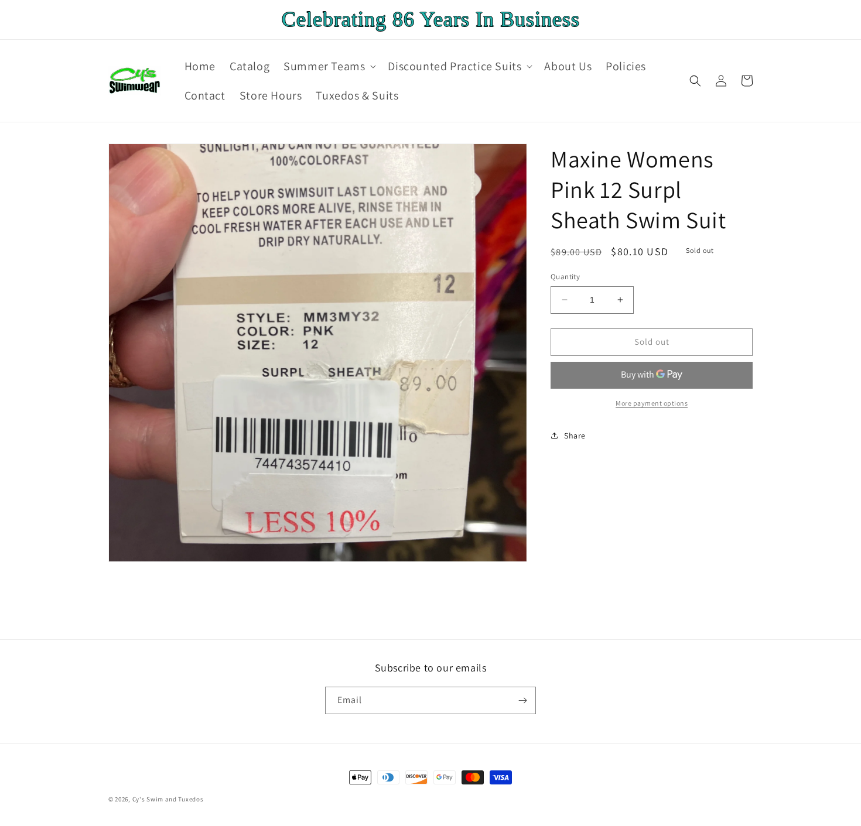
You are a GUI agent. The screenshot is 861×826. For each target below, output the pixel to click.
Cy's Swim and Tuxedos (168, 799)
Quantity (565, 277)
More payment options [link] (652, 402)
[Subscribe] (522, 700)
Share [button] (575, 435)
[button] (328, 66)
